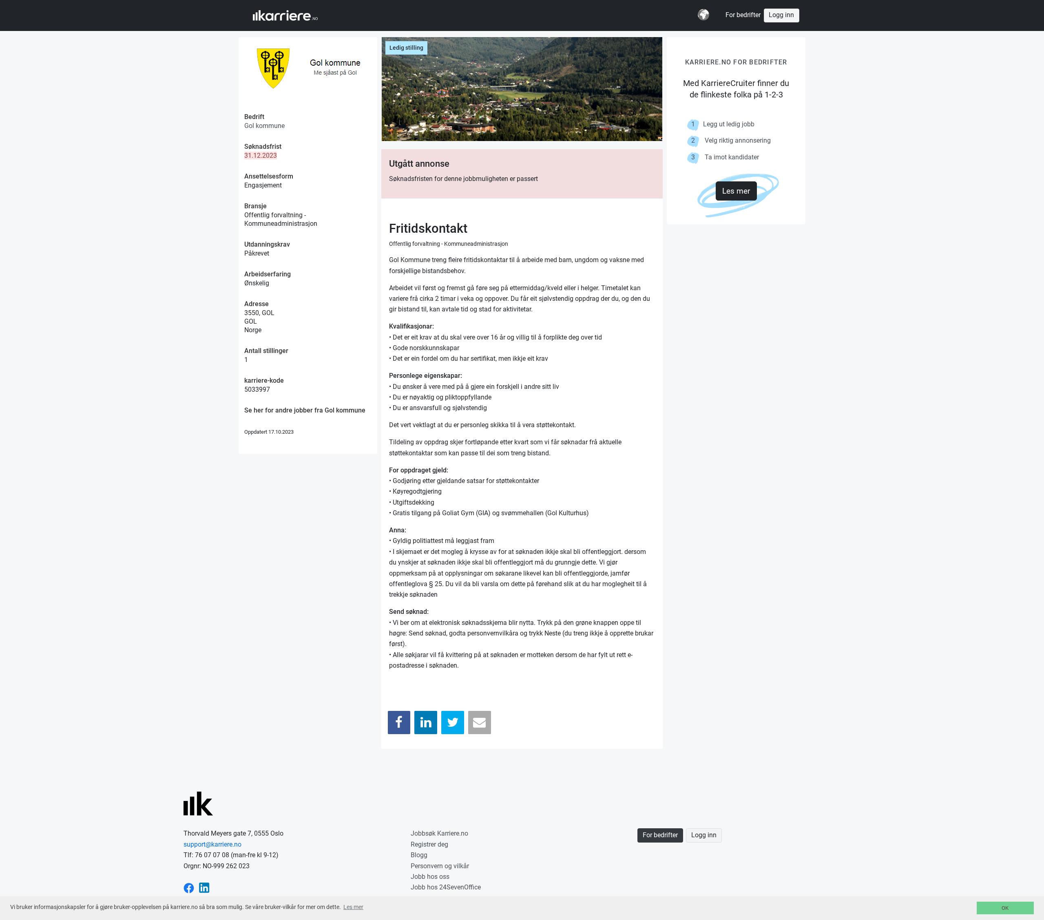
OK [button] (1005, 908)
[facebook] (189, 887)
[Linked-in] (204, 887)
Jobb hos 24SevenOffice (446, 887)
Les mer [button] (353, 907)
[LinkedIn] (425, 722)
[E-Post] (479, 722)
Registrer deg (429, 844)
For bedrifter (743, 15)
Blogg (419, 855)
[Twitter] (452, 722)
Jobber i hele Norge (293, 15)
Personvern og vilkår (440, 866)
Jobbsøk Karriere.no (439, 833)
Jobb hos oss (430, 876)
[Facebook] (399, 722)
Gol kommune (264, 126)
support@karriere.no (212, 844)
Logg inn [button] (781, 15)
